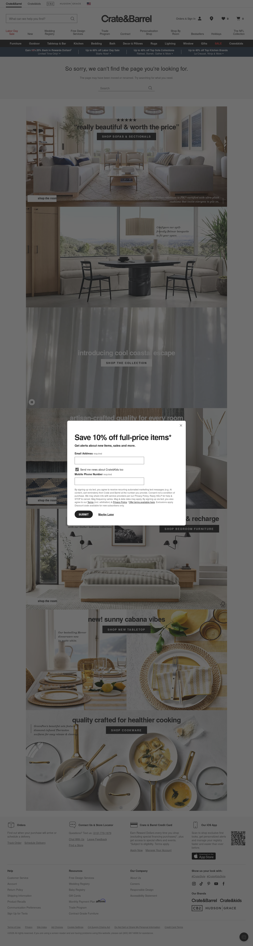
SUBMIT (84, 514)
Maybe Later (106, 514)
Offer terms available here (142, 502)
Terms (90, 502)
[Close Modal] (181, 425)
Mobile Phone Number (93, 474)
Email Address (88, 453)
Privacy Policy (120, 502)
